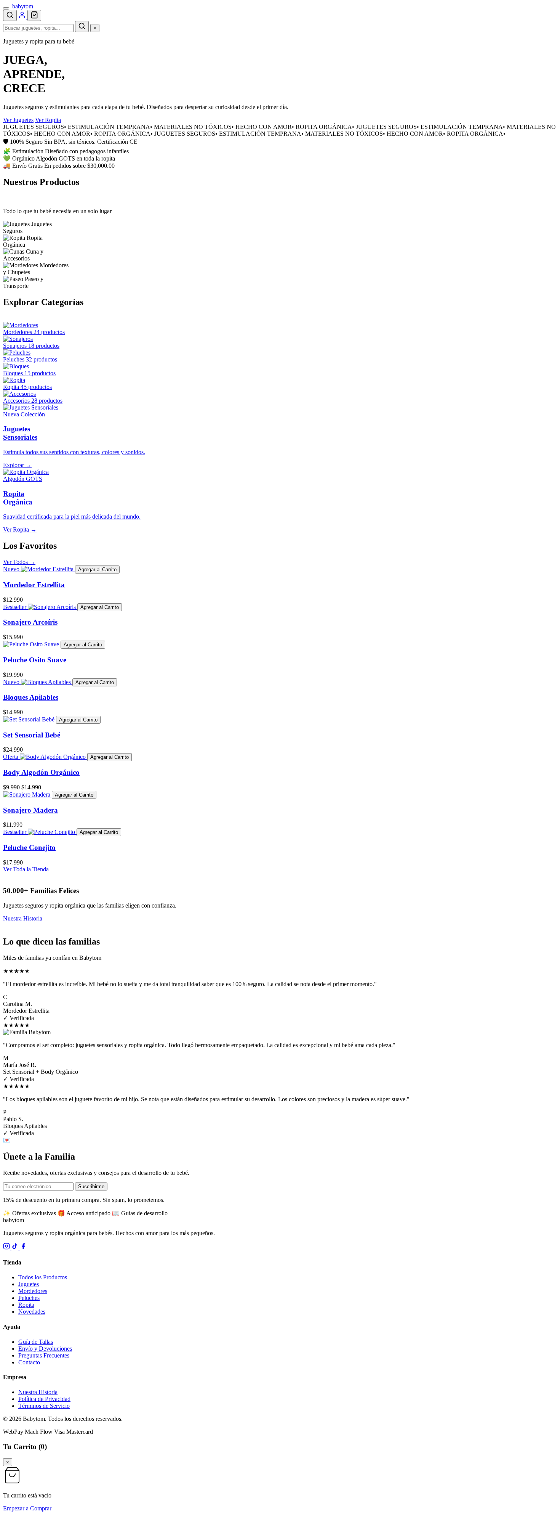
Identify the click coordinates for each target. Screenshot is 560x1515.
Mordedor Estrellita (34, 585)
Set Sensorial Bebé (31, 735)
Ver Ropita (48, 120)
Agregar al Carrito (97, 569)
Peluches (29, 1298)
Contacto (29, 1362)
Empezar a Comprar (27, 1508)
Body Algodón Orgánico (41, 772)
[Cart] (34, 15)
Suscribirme (91, 1186)
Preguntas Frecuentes (43, 1355)
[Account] (22, 16)
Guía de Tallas (35, 1341)
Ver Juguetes (18, 120)
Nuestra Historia (22, 918)
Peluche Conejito (29, 847)
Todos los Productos (42, 1277)
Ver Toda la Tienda (26, 869)
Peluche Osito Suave (34, 660)
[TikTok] (15, 1247)
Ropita (26, 1304)
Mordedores (32, 1291)
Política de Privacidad (44, 1399)
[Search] (10, 15)
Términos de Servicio (44, 1406)
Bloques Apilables (30, 697)
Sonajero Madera (30, 810)
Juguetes (28, 1284)
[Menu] (6, 8)
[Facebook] (23, 1247)
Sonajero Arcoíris (30, 622)
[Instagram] (7, 1247)
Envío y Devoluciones (45, 1348)
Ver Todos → (19, 562)
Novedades (31, 1311)
